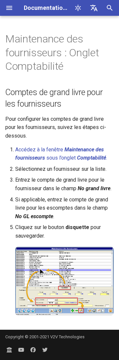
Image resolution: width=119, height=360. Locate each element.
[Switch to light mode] (78, 7)
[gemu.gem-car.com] (9, 349)
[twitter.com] (45, 349)
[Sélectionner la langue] (93, 7)
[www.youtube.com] (21, 349)
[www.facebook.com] (33, 349)
